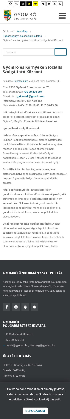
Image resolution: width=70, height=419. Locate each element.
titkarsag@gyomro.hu (42, 345)
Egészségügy (21, 81)
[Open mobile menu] (62, 16)
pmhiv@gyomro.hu (17, 345)
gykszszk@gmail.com (30, 96)
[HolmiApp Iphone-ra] (34, 307)
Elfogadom (35, 410)
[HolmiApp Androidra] (25, 307)
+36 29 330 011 (15, 339)
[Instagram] (16, 307)
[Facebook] (6, 307)
